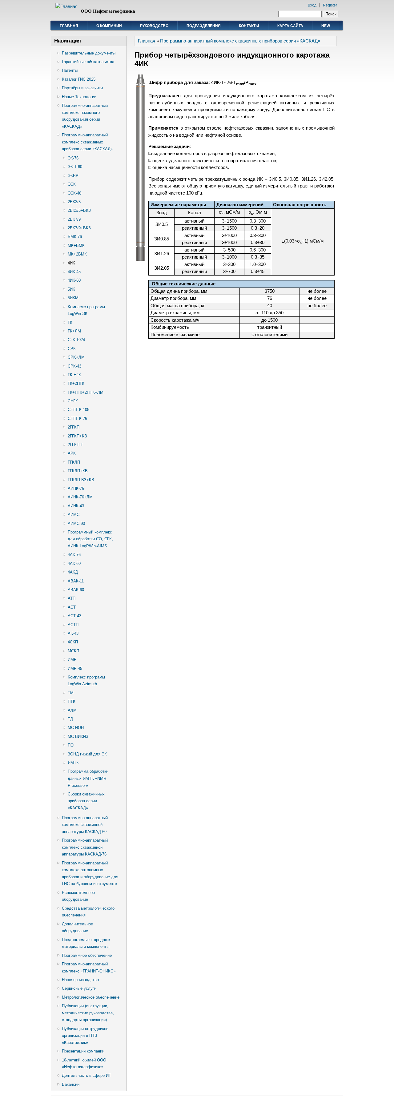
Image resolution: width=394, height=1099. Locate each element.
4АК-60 (74, 563)
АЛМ (72, 710)
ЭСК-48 (74, 193)
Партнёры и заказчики (82, 88)
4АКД (73, 572)
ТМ (71, 692)
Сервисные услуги (79, 988)
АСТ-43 (74, 616)
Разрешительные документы (88, 53)
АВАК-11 (76, 581)
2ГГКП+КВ (77, 436)
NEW (325, 26)
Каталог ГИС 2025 (78, 79)
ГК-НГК (74, 374)
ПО (71, 745)
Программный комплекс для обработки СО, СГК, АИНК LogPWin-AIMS (90, 539)
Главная (69, 26)
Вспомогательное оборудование (78, 896)
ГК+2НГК (76, 383)
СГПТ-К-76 (77, 418)
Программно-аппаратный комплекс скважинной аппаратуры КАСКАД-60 (85, 824)
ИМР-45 (75, 668)
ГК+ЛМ (74, 331)
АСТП (73, 624)
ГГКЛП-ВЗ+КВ (81, 479)
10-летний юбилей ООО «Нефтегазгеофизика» (84, 1063)
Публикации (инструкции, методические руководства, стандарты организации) (88, 1013)
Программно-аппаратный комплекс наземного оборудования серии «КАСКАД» (85, 116)
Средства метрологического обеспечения (88, 912)
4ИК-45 (74, 271)
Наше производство (80, 979)
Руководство (154, 26)
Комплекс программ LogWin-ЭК (86, 310)
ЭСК (72, 184)
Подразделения (204, 26)
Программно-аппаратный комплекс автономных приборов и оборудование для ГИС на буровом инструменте (90, 873)
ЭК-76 (73, 158)
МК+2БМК (77, 254)
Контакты (249, 26)
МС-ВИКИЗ (78, 736)
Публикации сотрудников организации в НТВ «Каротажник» (85, 1035)
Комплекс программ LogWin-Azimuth (86, 680)
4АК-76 (74, 554)
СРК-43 (74, 366)
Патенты (70, 70)
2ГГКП (73, 427)
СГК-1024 (76, 339)
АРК (72, 453)
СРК (72, 348)
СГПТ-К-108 (78, 409)
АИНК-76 (76, 488)
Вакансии (70, 1084)
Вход (312, 5)
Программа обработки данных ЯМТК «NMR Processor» (88, 778)
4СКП (73, 642)
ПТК (71, 701)
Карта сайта (290, 26)
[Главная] (66, 6)
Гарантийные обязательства (88, 61)
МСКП (73, 651)
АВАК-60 (76, 589)
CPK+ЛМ (76, 357)
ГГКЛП (74, 462)
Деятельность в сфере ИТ (86, 1075)
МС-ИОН (76, 727)
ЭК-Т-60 (75, 166)
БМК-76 (75, 236)
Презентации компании (83, 1051)
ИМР (72, 659)
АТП (71, 598)
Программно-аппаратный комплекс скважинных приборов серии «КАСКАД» (87, 142)
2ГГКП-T (75, 444)
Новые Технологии (79, 97)
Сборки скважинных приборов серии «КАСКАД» (86, 801)
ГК (70, 322)
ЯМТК (73, 762)
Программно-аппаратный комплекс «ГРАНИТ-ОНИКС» (88, 967)
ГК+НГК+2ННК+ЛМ (85, 392)
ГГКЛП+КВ (78, 471)
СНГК (73, 401)
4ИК (71, 263)
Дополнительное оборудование (77, 927)
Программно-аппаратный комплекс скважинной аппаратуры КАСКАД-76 (85, 847)
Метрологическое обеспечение (90, 997)
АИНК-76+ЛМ (80, 497)
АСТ (72, 607)
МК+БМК (76, 245)
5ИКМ (73, 298)
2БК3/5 (74, 201)
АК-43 (73, 633)
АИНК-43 (76, 506)
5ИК (71, 289)
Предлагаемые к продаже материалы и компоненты (86, 943)
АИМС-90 (76, 523)
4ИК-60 (74, 280)
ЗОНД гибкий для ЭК (87, 754)
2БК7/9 (74, 219)
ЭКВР (73, 175)
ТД (70, 719)
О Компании (109, 26)
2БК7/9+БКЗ (79, 228)
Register (330, 5)
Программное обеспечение (87, 955)
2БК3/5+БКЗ (79, 210)
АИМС (73, 514)
